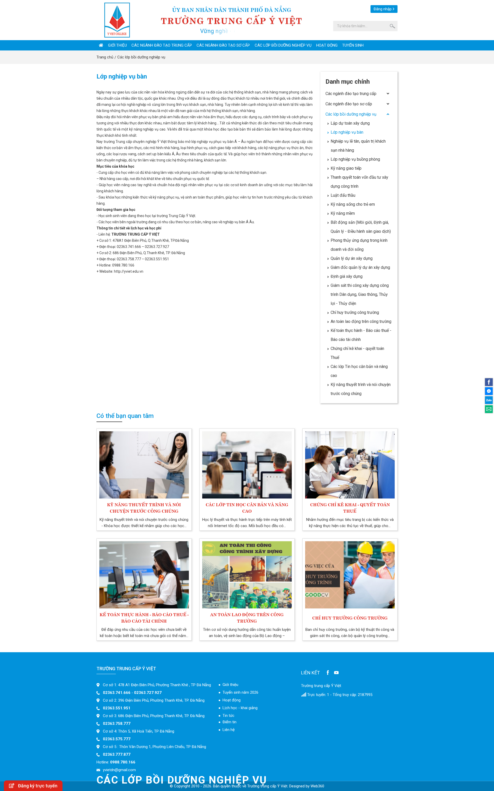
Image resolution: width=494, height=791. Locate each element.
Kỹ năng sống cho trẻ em (353, 204)
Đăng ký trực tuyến (37, 785)
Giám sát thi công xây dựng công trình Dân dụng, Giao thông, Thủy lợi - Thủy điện (360, 294)
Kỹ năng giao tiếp (346, 168)
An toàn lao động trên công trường (361, 321)
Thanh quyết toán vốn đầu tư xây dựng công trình (359, 182)
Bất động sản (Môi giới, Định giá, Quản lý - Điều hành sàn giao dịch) (361, 227)
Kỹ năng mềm (343, 213)
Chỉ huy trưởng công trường (355, 312)
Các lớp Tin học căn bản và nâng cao (359, 371)
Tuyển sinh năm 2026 (240, 692)
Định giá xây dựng (347, 276)
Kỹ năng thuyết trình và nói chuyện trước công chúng (361, 389)
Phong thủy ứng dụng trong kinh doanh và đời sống (359, 245)
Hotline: (115, 762)
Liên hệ (229, 729)
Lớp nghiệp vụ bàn (347, 132)
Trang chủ (104, 57)
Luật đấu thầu (343, 195)
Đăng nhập (383, 9)
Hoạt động (327, 45)
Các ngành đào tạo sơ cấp (223, 45)
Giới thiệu (117, 45)
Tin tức (228, 715)
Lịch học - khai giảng (240, 708)
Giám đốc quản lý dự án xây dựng (360, 267)
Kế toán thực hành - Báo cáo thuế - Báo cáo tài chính (361, 335)
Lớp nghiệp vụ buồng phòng (355, 159)
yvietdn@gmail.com (119, 770)
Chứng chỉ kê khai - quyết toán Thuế (357, 353)
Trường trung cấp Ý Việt (321, 685)
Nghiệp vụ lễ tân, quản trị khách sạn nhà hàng (358, 146)
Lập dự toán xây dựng (350, 123)
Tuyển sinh (353, 45)
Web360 (317, 786)
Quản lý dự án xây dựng (352, 258)
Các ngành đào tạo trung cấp (161, 45)
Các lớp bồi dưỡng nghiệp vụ (283, 45)
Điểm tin (229, 722)
